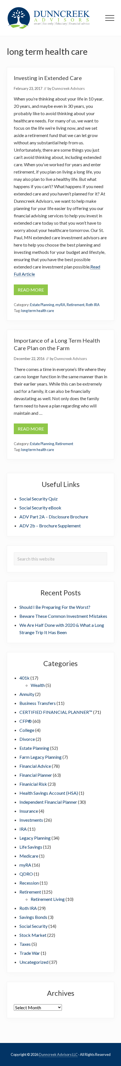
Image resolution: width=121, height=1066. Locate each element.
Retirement (75, 304)
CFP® (25, 721)
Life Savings (30, 846)
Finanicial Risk (33, 784)
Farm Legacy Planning (40, 757)
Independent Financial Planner (48, 802)
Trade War (29, 953)
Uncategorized (33, 962)
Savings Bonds (33, 917)
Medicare (28, 855)
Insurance (28, 811)
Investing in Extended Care (48, 77)
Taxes (25, 944)
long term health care (37, 310)
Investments (31, 820)
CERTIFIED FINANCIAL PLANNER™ (55, 712)
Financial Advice (35, 766)
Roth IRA (93, 304)
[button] (110, 18)
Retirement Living (48, 899)
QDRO (26, 873)
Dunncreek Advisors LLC (58, 1054)
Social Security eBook (40, 507)
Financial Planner (35, 775)
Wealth (38, 685)
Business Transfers (37, 703)
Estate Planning (42, 304)
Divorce (27, 739)
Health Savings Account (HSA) (48, 793)
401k (24, 677)
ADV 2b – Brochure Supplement (50, 525)
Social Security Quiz (38, 498)
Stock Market (32, 935)
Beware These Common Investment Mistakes (63, 616)
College (26, 730)
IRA (23, 829)
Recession (29, 882)
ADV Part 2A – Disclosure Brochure (53, 516)
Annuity (26, 694)
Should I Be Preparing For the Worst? (54, 607)
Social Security (33, 926)
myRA (60, 304)
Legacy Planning (35, 837)
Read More (31, 291)
